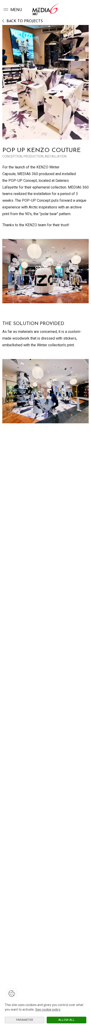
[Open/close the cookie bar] (11, 993)
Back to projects (24, 21)
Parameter (24, 1020)
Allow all (66, 1020)
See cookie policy (47, 1009)
